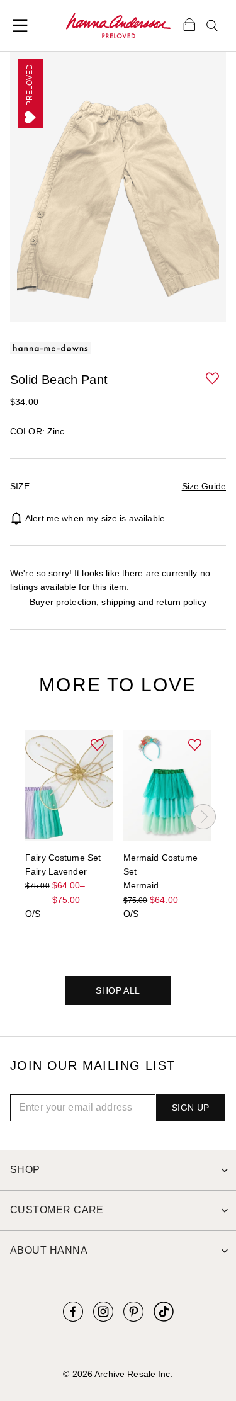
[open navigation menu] (20, 25)
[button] (213, 379)
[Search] (212, 25)
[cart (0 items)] (189, 24)
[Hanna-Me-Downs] (118, 26)
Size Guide (204, 486)
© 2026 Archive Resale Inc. (117, 1374)
